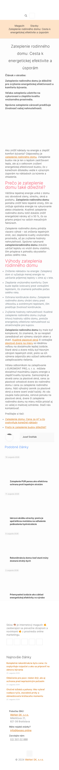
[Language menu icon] (32, 15)
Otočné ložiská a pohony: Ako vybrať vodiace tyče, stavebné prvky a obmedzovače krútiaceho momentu (25, 692)
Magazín (19, 25)
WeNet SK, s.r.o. (19, 714)
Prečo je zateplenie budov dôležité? (25, 427)
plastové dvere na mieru (19, 343)
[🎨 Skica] (29, 5)
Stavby (34, 25)
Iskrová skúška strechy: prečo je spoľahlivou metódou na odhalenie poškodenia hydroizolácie (28, 521)
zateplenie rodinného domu (21, 157)
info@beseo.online (21, 730)
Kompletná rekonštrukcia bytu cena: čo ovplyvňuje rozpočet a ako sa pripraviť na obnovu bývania (28, 666)
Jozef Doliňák (30, 436)
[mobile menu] (55, 5)
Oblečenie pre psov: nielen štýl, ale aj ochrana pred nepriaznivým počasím (25, 680)
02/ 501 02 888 (19, 739)
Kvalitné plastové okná (25, 339)
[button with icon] (9, 642)
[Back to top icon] (29, 754)
